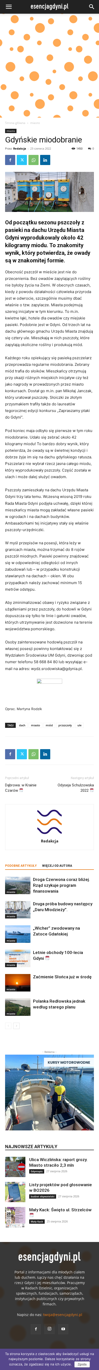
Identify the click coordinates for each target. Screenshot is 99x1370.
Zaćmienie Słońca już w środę (62, 976)
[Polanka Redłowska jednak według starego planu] (17, 1007)
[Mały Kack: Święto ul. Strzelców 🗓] (15, 1217)
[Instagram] (49, 1329)
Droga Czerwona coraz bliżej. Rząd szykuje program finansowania (61, 885)
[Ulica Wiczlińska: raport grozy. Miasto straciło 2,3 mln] (15, 1167)
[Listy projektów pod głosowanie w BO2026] (15, 1192)
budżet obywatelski (43, 1196)
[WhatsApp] (33, 160)
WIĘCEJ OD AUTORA (57, 866)
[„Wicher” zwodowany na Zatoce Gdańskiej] (17, 934)
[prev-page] (8, 1026)
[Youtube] (63, 1329)
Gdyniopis (37, 1171)
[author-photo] (49, 834)
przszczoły (65, 725)
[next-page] (16, 1026)
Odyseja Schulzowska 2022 (76, 788)
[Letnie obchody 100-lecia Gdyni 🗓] (17, 958)
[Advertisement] (49, 65)
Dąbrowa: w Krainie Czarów (21, 788)
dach (22, 725)
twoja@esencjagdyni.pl (62, 1314)
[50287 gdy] (49, 192)
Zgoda (82, 1364)
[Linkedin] (45, 160)
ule (79, 725)
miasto (35, 123)
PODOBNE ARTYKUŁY (21, 866)
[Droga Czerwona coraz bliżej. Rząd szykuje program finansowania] (17, 885)
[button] (9, 7)
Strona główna (15, 123)
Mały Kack (37, 1221)
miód (49, 725)
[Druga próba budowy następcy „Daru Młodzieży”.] (17, 909)
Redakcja (19, 148)
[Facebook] (10, 160)
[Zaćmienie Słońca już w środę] (17, 983)
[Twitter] (22, 160)
